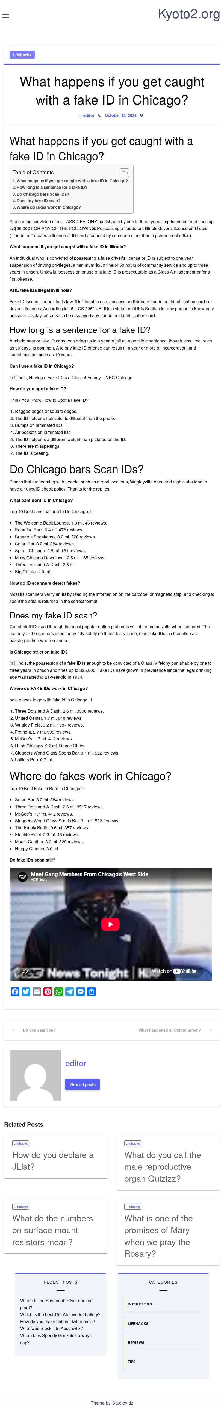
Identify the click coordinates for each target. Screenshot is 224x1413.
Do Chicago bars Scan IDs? (43, 194)
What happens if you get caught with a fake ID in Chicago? (72, 181)
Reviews (136, 1342)
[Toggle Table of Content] (122, 172)
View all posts (82, 1084)
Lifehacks (22, 54)
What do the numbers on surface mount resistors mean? (52, 1230)
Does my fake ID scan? (38, 201)
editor (89, 115)
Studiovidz (122, 1403)
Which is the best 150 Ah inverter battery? (60, 1314)
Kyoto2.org (189, 12)
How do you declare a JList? (53, 1160)
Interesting (140, 1304)
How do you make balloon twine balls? (57, 1321)
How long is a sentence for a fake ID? (52, 187)
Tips (132, 1361)
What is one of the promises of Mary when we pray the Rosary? (158, 1235)
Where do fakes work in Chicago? (49, 207)
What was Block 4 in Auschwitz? (51, 1328)
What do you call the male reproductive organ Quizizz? (162, 1166)
